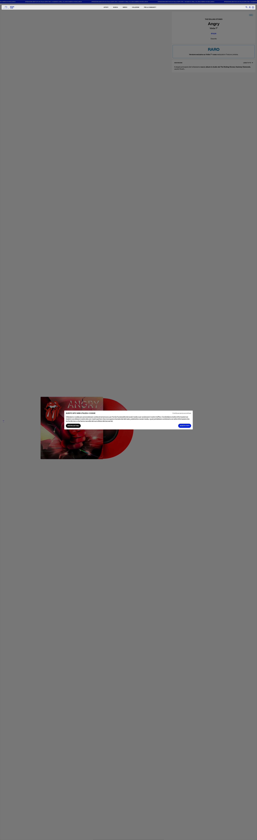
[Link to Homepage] (8, 7)
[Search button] (246, 7)
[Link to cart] (253, 7)
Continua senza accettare (181, 413)
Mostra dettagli (73, 426)
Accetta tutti (184, 426)
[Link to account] (250, 7)
